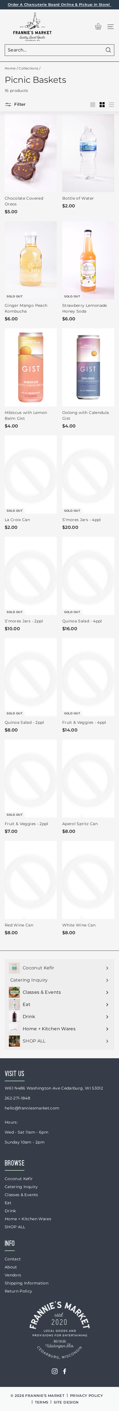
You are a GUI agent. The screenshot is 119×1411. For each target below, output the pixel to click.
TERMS (41, 1402)
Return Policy (18, 1291)
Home (10, 68)
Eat (8, 1202)
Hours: (11, 1122)
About (11, 1267)
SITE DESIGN (66, 1402)
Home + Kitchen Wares (28, 1218)
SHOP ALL (15, 1226)
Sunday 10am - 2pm (25, 1142)
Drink (10, 1210)
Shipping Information (26, 1283)
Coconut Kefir (19, 1178)
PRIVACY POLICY (86, 1395)
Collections (28, 68)
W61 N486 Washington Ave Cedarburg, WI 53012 (54, 1088)
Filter (19, 104)
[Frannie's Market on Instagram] (55, 1371)
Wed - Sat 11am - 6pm (26, 1132)
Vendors (13, 1275)
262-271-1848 (17, 1098)
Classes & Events (21, 1194)
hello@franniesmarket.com (32, 1108)
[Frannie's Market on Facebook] (65, 1371)
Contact (13, 1258)
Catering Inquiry (21, 1186)
